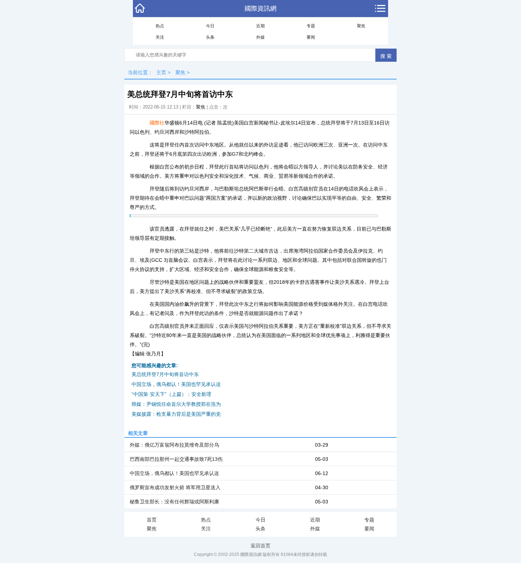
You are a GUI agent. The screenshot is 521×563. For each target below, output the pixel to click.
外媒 (260, 37)
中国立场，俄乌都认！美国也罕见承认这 (176, 384)
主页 (161, 72)
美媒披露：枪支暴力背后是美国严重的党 (176, 414)
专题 (311, 25)
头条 (210, 37)
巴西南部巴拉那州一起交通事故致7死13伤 (176, 459)
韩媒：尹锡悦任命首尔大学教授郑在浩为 (176, 404)
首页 (152, 520)
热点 (160, 25)
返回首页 (260, 545)
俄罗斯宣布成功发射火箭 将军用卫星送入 (175, 487)
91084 (287, 554)
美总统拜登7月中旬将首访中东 (165, 374)
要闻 (311, 37)
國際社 (157, 123)
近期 (260, 25)
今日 (210, 25)
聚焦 (361, 25)
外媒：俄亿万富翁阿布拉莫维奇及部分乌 (174, 445)
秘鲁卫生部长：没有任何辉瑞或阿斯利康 (174, 501)
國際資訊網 (260, 8)
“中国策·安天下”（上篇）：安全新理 (171, 394)
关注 (160, 37)
